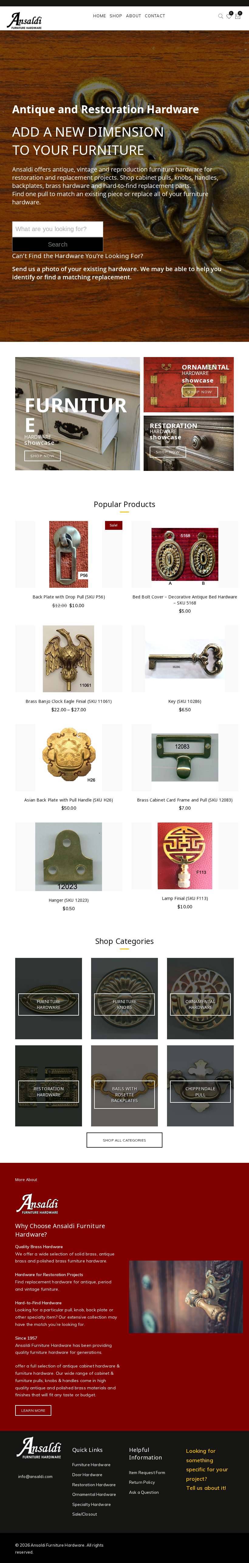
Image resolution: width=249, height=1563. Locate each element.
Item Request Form (147, 1472)
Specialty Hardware (91, 1504)
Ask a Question (144, 1492)
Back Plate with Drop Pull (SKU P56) (68, 597)
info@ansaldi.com (35, 1476)
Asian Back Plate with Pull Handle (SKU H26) (68, 800)
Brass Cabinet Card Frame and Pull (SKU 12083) (185, 800)
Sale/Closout (84, 1514)
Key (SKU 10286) (184, 701)
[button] (117, 542)
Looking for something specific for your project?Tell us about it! (207, 1469)
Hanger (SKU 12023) (69, 900)
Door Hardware (87, 1474)
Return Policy (142, 1482)
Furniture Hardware (91, 1464)
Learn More (33, 1410)
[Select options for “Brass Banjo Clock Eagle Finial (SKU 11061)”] (117, 646)
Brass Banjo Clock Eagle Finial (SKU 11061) (69, 701)
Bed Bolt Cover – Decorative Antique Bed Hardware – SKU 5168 (184, 600)
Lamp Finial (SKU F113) (185, 898)
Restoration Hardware (94, 1484)
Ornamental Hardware (94, 1494)
